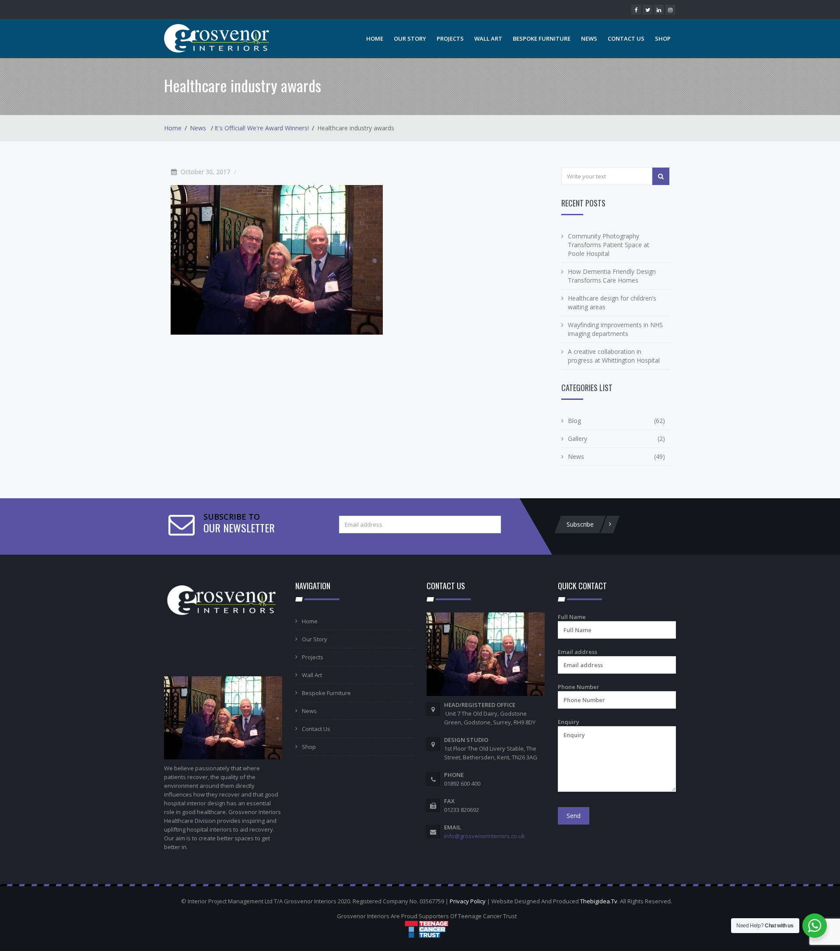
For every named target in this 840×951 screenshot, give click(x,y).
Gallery (577, 438)
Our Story (410, 38)
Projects (450, 38)
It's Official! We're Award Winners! (261, 128)
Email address (577, 652)
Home (374, 38)
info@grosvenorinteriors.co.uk (484, 836)
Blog (574, 420)
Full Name (572, 617)
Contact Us (626, 38)
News (589, 38)
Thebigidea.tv (598, 901)
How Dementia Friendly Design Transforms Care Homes (612, 275)
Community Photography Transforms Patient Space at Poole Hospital (608, 245)
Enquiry (568, 722)
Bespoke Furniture (541, 38)
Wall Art (488, 38)
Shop (663, 38)
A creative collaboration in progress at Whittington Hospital (614, 355)
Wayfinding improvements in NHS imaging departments (615, 329)
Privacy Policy (468, 901)
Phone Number (578, 687)
